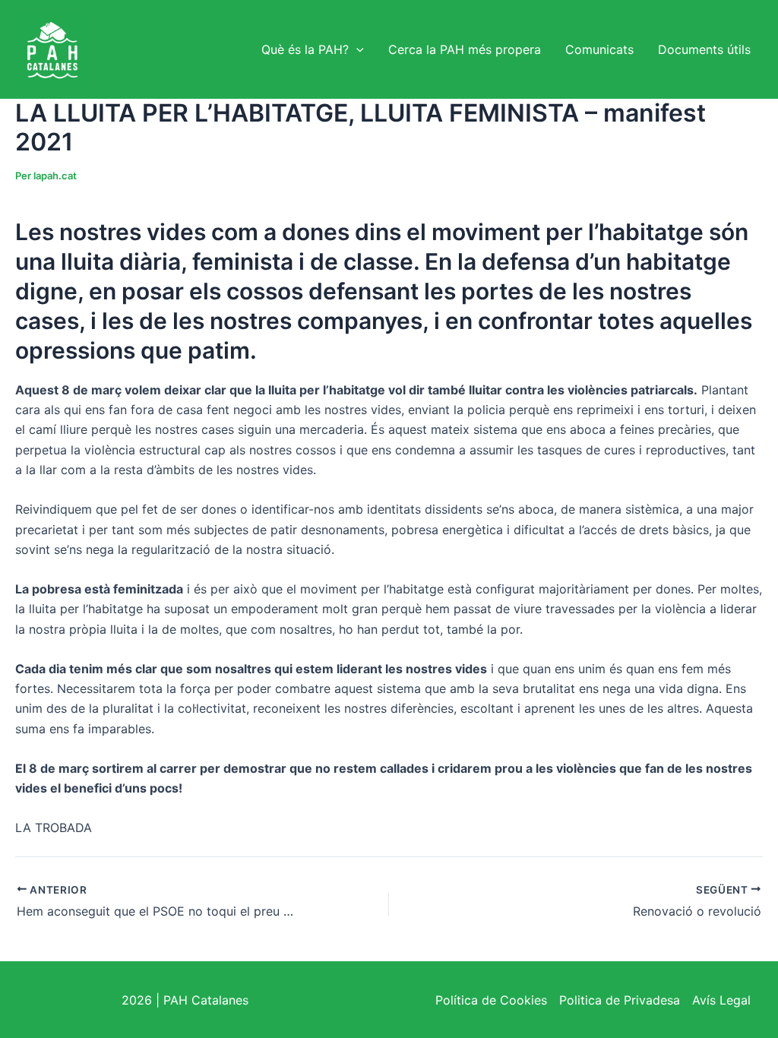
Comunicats (599, 49)
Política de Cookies (491, 1000)
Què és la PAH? (305, 49)
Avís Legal (721, 1000)
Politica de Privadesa (619, 1000)
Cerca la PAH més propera (464, 49)
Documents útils (704, 49)
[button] (356, 49)
